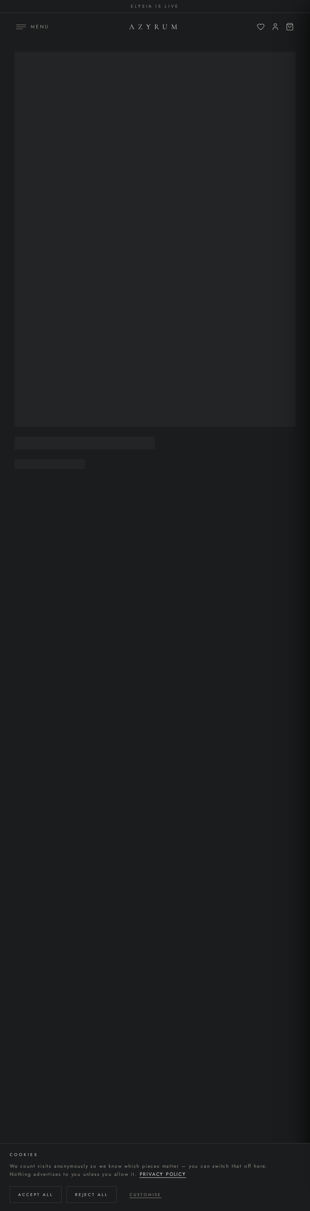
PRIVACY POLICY (163, 1174)
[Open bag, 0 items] (290, 27)
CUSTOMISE (145, 1195)
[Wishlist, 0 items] (261, 27)
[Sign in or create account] (275, 27)
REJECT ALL (91, 1195)
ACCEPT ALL (35, 1195)
